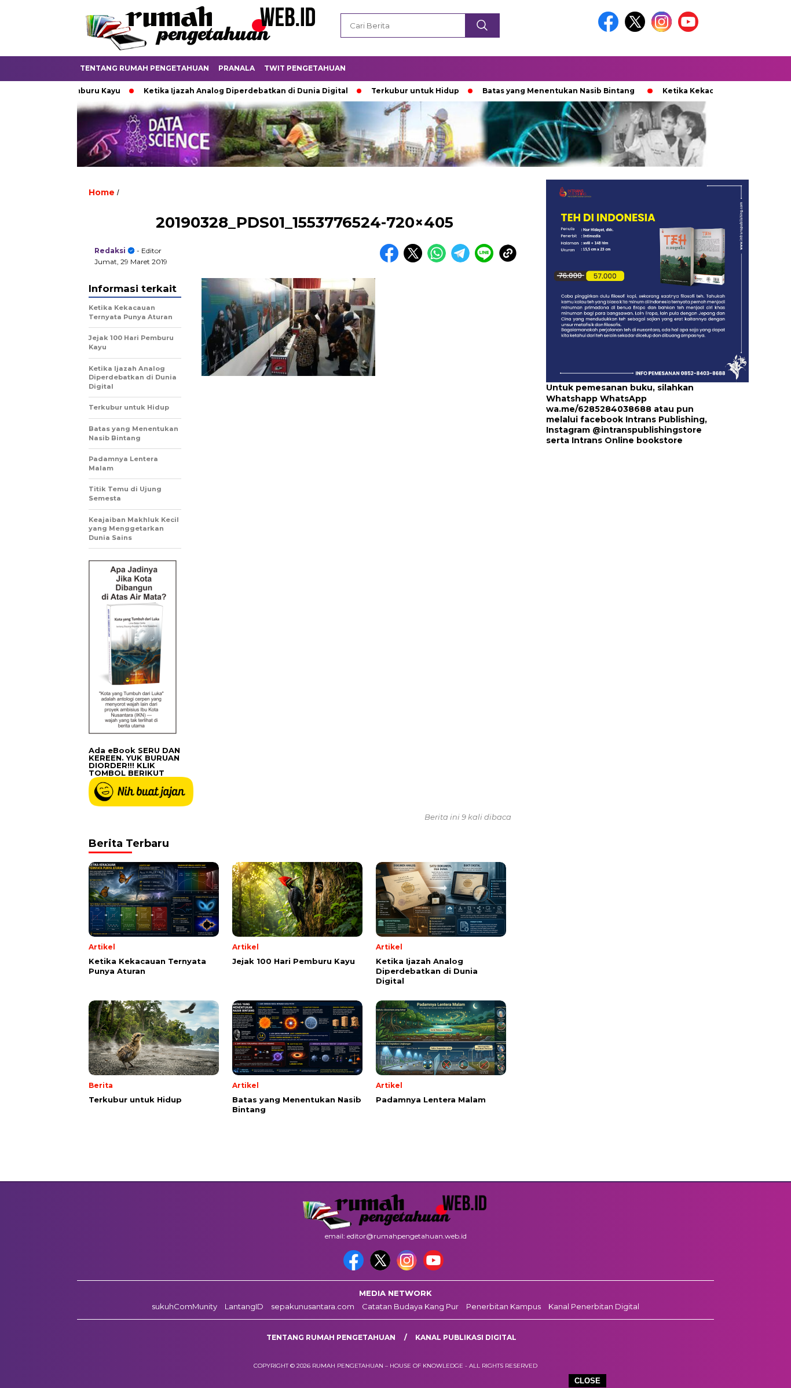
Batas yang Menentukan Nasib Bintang (520, 90)
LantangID (244, 1306)
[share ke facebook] (392, 259)
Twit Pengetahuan (305, 68)
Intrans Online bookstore (627, 440)
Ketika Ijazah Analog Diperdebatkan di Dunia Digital (207, 90)
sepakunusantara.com (312, 1306)
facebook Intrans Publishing (642, 419)
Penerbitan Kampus (503, 1306)
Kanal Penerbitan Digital (593, 1306)
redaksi (110, 250)
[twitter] (637, 29)
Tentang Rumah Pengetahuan (144, 68)
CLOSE (587, 1380)
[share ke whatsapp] (439, 259)
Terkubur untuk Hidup (376, 90)
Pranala (236, 68)
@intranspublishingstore (647, 430)
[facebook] (610, 29)
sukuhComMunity (184, 1306)
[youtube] (690, 29)
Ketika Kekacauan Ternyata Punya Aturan (705, 90)
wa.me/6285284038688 (598, 409)
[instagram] (663, 29)
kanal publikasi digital (466, 1337)
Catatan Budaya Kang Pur (410, 1306)
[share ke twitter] (415, 259)
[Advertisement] (618, 538)
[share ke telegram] (463, 259)
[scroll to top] (757, 1370)
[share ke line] (487, 259)
